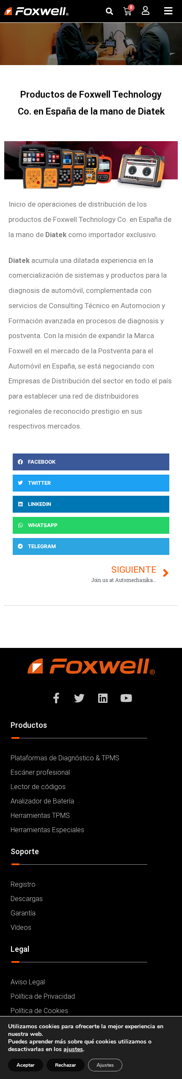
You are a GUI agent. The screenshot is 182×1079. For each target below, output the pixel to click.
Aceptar (26, 1065)
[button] (109, 11)
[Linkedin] (102, 697)
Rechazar (65, 1065)
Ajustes (105, 1065)
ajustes (73, 1049)
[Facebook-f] (56, 697)
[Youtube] (126, 697)
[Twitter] (79, 697)
